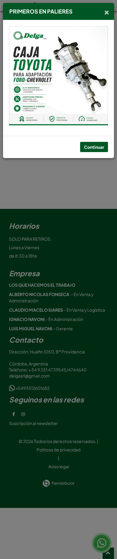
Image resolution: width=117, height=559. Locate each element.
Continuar (94, 147)
